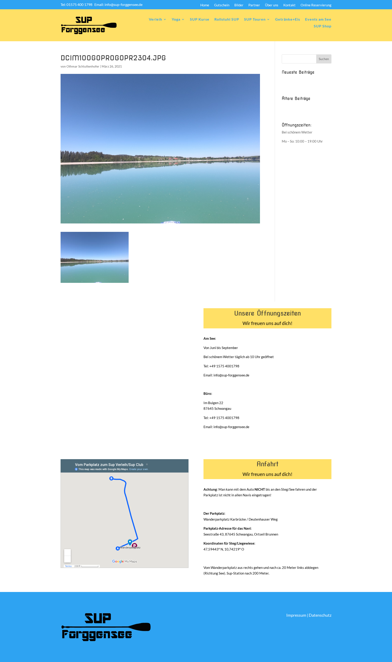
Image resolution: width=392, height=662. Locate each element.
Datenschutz (320, 615)
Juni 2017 (289, 106)
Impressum (296, 615)
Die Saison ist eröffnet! (299, 87)
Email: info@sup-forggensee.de (118, 4)
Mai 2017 (289, 113)
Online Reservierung (316, 5)
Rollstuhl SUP (226, 19)
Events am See (318, 19)
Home (204, 5)
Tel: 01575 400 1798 (77, 4)
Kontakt (289, 5)
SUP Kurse (199, 19)
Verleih (155, 19)
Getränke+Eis (287, 19)
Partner (254, 5)
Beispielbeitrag (293, 79)
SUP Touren (255, 19)
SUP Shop (322, 26)
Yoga (176, 19)
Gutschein (221, 5)
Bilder (238, 5)
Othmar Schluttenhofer (82, 66)
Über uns (271, 5)
